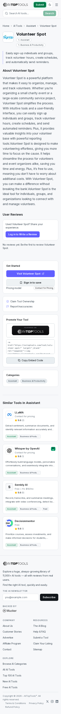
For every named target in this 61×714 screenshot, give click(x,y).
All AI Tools (9, 669)
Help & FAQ (39, 631)
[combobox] (25, 13)
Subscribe (49, 597)
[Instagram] (52, 701)
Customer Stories (12, 631)
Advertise (8, 637)
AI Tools (17, 25)
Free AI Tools (10, 687)
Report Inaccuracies (21, 306)
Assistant (31, 25)
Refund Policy (12, 707)
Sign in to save (32, 282)
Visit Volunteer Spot (28, 273)
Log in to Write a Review (22, 234)
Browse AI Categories (15, 663)
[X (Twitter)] (47, 701)
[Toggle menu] (57, 5)
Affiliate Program (12, 643)
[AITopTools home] (15, 4)
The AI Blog (39, 625)
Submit (40, 4)
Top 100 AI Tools (12, 675)
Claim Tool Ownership (22, 301)
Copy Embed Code (32, 360)
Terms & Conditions (15, 703)
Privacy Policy (36, 703)
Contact (7, 649)
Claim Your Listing (42, 643)
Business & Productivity (32, 45)
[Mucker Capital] (10, 610)
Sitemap (37, 649)
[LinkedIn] (57, 701)
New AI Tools (10, 681)
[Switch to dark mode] (50, 5)
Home (6, 25)
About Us (8, 625)
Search (49, 13)
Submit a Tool (40, 637)
